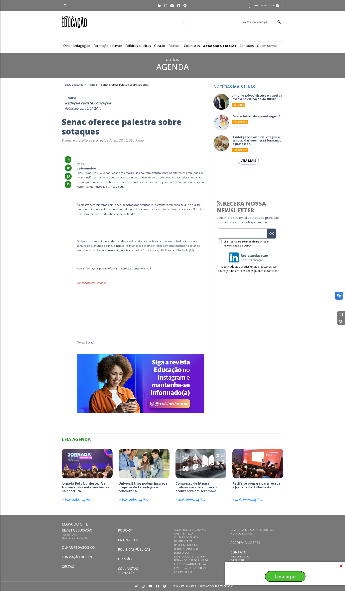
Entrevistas (128, 540)
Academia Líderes (219, 46)
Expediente (237, 560)
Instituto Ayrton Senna (190, 564)
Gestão (159, 46)
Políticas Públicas (134, 549)
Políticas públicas (138, 46)
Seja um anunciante (74, 538)
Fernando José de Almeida (191, 560)
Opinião (125, 559)
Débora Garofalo (186, 549)
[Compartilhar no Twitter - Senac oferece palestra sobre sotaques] (68, 168)
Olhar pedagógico (76, 46)
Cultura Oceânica (186, 537)
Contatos (247, 46)
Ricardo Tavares (241, 533)
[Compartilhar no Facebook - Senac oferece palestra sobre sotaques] (68, 176)
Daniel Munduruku (186, 545)
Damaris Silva (183, 541)
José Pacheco (183, 572)
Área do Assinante (265, 5)
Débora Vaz (181, 552)
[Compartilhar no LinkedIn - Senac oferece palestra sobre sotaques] (68, 159)
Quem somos (267, 46)
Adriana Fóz (126, 573)
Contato (238, 552)
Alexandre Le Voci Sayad (190, 530)
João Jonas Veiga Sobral (190, 568)
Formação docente (107, 46)
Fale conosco (239, 556)
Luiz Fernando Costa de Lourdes (252, 530)
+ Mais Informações (76, 499)
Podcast (174, 46)
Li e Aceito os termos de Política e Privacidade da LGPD (246, 243)
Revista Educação (77, 530)
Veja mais (248, 160)
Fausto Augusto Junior (189, 556)
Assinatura (69, 534)
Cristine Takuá (183, 533)
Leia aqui (285, 576)
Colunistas (192, 46)
